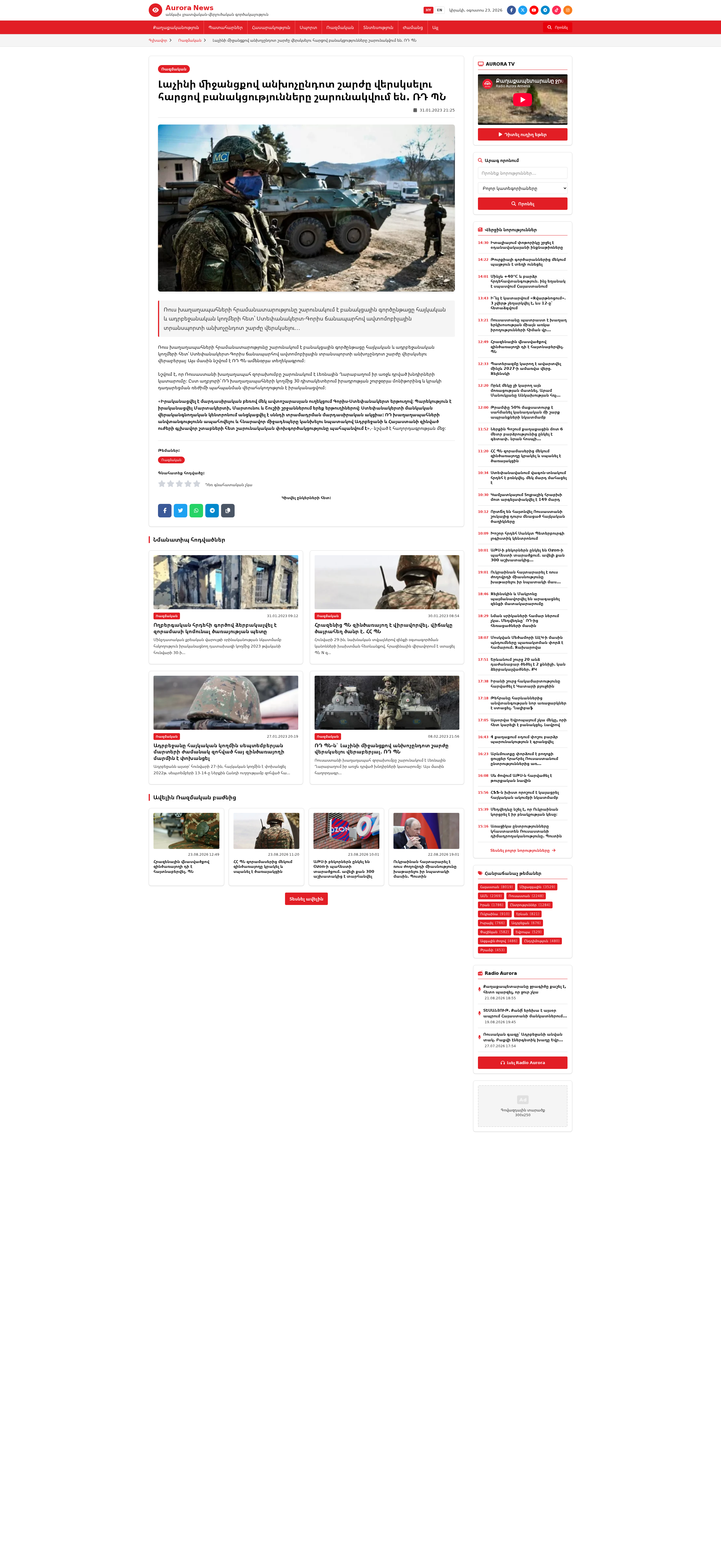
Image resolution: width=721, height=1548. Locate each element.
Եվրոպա (529, 931)
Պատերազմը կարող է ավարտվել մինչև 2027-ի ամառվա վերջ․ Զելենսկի (526, 368)
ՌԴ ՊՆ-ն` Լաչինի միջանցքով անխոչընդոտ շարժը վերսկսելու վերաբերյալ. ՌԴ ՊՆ (382, 748)
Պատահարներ (225, 27)
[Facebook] (511, 10)
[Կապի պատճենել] (228, 510)
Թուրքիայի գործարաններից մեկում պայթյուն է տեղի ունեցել (528, 262)
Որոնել (526, 204)
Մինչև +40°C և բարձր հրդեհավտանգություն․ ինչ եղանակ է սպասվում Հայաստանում (528, 281)
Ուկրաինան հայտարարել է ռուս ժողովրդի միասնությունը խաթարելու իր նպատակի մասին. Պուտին (425, 869)
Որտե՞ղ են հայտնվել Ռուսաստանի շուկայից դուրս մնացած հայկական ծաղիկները (528, 516)
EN (439, 10)
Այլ (435, 27)
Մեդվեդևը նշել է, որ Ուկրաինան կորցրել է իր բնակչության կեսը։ (524, 811)
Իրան (491, 904)
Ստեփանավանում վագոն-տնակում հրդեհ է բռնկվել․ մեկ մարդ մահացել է (529, 477)
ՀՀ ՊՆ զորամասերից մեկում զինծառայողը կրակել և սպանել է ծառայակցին (262, 866)
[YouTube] (533, 10)
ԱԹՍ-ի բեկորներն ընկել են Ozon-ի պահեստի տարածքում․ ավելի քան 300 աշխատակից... (528, 554)
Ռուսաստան (526, 895)
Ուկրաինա (494, 913)
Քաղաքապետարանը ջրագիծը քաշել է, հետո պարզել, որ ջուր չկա (524, 989)
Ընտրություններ (530, 904)
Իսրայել (492, 922)
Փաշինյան (494, 931)
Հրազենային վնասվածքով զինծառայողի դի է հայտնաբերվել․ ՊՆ (181, 866)
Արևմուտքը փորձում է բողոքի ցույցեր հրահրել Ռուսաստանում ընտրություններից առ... (524, 758)
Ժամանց (413, 27)
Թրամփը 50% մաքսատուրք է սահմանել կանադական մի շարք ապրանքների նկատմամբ (525, 412)
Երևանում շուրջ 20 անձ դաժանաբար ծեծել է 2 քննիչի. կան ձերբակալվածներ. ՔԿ (528, 664)
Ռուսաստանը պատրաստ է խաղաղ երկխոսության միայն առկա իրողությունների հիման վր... (529, 324)
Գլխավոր (158, 40)
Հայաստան (496, 886)
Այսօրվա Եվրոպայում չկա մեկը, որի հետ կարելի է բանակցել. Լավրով (529, 722)
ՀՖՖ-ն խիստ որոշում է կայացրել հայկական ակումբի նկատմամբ (525, 794)
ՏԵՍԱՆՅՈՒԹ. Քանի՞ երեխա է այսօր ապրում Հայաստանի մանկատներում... (525, 1012)
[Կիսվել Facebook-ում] (165, 510)
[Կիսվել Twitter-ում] (180, 510)
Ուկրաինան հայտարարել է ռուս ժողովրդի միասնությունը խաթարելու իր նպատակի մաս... (526, 576)
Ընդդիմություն (542, 940)
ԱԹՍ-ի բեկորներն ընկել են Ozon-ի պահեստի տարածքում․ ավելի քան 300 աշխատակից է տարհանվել (343, 869)
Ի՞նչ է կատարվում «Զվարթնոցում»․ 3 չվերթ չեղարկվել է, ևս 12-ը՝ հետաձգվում (528, 302)
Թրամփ (492, 950)
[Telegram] (545, 10)
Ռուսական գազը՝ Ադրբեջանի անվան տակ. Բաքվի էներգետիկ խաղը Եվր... (523, 1036)
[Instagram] (567, 10)
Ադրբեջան (526, 922)
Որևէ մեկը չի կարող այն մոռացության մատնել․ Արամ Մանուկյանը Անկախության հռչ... (525, 390)
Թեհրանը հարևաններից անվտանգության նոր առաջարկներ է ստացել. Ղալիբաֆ (528, 702)
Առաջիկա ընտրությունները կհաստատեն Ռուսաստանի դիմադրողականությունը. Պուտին (526, 830)
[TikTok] (556, 10)
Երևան (527, 913)
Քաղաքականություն (176, 27)
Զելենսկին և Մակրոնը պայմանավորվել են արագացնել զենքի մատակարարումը (525, 598)
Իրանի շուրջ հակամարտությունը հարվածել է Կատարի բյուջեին (525, 683)
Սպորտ (308, 27)
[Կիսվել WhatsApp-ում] (196, 510)
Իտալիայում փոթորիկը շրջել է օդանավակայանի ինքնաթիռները (527, 245)
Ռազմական (340, 27)
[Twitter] (522, 10)
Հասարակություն (271, 27)
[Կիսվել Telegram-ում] (212, 510)
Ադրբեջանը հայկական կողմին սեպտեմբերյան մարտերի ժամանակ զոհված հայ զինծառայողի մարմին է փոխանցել (218, 751)
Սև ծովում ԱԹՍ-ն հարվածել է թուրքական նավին (521, 778)
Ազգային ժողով (498, 940)
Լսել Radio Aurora (526, 1062)
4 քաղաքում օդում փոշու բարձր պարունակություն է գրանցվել (524, 739)
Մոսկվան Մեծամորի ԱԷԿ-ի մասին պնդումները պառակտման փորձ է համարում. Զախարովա (527, 642)
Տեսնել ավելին (306, 899)
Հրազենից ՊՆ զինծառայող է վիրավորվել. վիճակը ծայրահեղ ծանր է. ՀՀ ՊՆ (384, 628)
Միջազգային (537, 886)
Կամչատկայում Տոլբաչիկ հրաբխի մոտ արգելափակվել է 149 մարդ (526, 497)
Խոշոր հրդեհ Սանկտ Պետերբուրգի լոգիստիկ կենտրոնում (527, 535)
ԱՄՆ (491, 895)
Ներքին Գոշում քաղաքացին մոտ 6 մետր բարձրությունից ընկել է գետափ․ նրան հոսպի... (527, 433)
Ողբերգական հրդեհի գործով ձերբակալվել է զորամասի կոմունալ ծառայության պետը (215, 628)
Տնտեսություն (378, 27)
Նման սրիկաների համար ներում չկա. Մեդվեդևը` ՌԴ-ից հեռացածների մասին (525, 620)
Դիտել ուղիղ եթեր (525, 134)
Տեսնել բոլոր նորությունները (520, 850)
